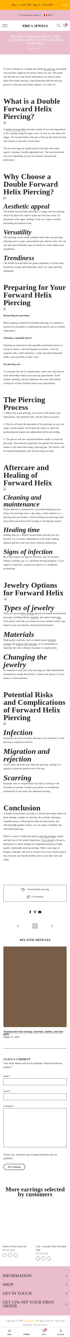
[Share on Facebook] (30, 912)
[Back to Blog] (35, 926)
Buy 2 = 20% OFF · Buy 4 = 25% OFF (32, 5)
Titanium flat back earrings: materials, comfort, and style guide (33, 1032)
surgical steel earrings (26, 644)
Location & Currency (31, 15)
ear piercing (49, 69)
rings (58, 617)
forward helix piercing (38, 889)
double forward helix (16, 129)
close (64, 5)
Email (7, 1091)
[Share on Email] (39, 912)
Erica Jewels (48, 840)
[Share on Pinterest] (35, 912)
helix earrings (27, 613)
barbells (34, 617)
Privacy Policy (40, 1325)
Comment (9, 1106)
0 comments (37, 896)
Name (7, 1076)
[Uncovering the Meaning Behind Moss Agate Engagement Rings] (18, 926)
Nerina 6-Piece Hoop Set (15, 1246)
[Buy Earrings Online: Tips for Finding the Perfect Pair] (51, 926)
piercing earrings (47, 836)
